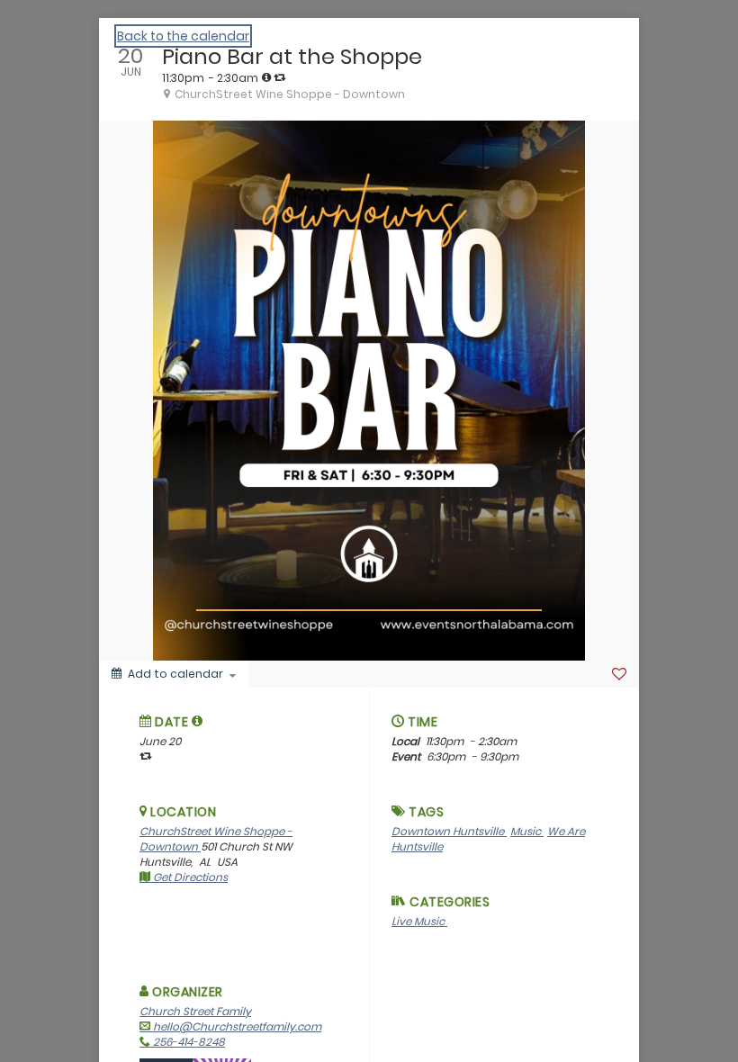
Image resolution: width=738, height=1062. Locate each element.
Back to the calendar (183, 36)
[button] (197, 721)
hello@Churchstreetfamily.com (235, 1026)
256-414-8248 (187, 1041)
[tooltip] (266, 77)
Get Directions (189, 877)
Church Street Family (195, 1011)
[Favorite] (619, 674)
